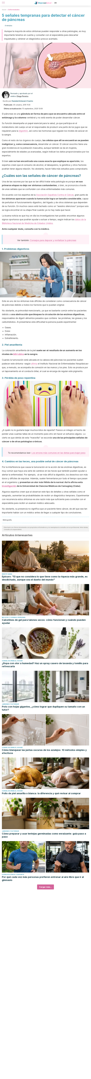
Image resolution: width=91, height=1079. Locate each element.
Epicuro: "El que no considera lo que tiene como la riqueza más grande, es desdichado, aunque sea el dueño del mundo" (45, 578)
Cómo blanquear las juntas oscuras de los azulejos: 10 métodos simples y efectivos (44, 752)
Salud (4, 10)
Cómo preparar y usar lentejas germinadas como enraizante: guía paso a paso (44, 835)
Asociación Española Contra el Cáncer (55, 195)
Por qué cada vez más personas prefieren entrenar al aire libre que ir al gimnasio (43, 879)
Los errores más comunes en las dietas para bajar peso (58, 453)
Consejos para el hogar (12, 661)
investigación (9, 486)
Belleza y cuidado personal (14, 617)
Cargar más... (45, 887)
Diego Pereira (22, 96)
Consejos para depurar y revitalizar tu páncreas (53, 240)
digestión (23, 131)
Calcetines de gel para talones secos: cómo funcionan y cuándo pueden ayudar (44, 621)
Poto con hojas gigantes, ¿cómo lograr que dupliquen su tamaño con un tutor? (43, 708)
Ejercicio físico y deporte (13, 874)
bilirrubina (18, 354)
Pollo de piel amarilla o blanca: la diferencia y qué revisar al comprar (41, 793)
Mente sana (7, 574)
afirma (34, 363)
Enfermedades (13, 10)
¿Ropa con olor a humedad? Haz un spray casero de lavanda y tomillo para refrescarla (45, 665)
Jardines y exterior (10, 704)
